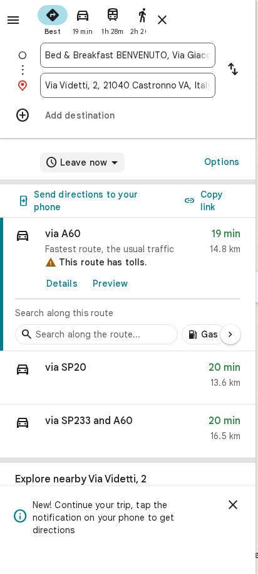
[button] (127, 378)
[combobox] (127, 55)
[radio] (53, 19)
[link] (127, 284)
